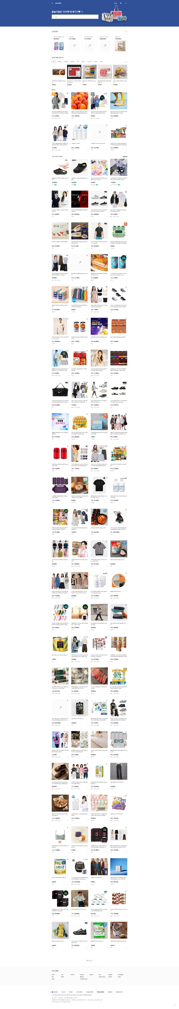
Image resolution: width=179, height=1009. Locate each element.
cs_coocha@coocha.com (80, 1000)
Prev (52, 43)
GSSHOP (82, 974)
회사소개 (63, 992)
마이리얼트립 (120, 974)
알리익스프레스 (102, 977)
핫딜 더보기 (89, 960)
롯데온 (95, 61)
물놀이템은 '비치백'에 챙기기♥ (66, 12)
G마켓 (101, 61)
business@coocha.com (97, 1000)
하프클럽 (59, 61)
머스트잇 (72, 974)
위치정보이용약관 (89, 992)
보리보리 (110, 977)
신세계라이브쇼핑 (83, 979)
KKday (119, 977)
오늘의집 (72, 61)
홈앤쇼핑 (82, 977)
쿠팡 (54, 61)
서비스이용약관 (79, 992)
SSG (78, 61)
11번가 (83, 61)
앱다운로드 (56, 992)
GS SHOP (89, 61)
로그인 (115, 3)
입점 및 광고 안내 (119, 992)
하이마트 (91, 974)
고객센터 (71, 992)
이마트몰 (66, 61)
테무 (100, 974)
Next (127, 43)
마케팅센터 (110, 992)
